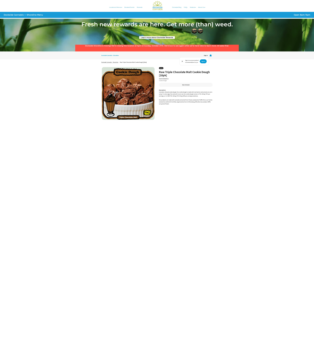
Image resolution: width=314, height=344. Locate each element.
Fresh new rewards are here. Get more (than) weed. (157, 24)
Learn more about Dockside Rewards (157, 38)
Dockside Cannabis (157, 5)
